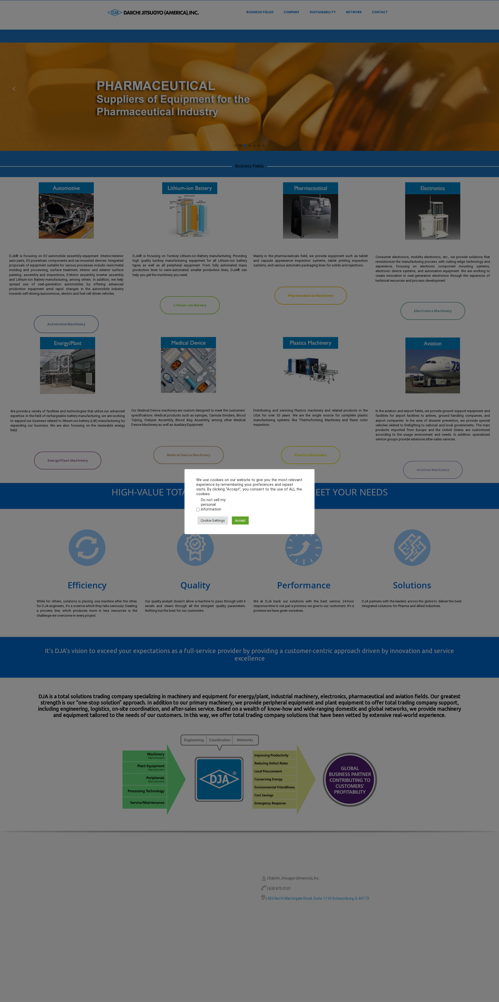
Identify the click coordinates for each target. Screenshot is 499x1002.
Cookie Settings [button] (213, 520)
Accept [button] (240, 520)
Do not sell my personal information (213, 504)
